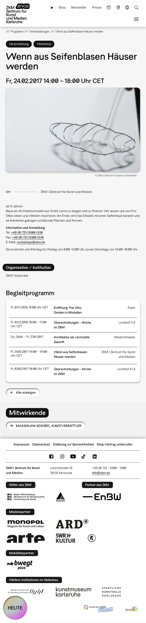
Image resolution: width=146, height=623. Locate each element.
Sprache (127, 7)
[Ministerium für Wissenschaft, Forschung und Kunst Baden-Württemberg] (26, 496)
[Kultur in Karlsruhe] (91, 538)
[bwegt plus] (20, 565)
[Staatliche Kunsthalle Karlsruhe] (111, 592)
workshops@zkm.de (31, 242)
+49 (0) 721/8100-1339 (28, 237)
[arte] (26, 538)
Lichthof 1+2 (127, 322)
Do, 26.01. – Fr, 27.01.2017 (27, 337)
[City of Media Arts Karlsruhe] (132, 609)
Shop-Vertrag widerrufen (114, 444)
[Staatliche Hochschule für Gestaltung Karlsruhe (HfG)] (26, 591)
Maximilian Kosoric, (48, 426)
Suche (136, 7)
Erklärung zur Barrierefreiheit (73, 444)
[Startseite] (21, 13)
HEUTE (15, 607)
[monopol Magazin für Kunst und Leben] (26, 523)
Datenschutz (41, 444)
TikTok (84, 456)
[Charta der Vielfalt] (98, 609)
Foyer (131, 308)
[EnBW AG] (102, 496)
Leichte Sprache (109, 7)
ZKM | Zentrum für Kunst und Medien (66, 192)
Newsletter (78, 7)
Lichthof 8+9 (126, 369)
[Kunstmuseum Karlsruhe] (73, 592)
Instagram (62, 456)
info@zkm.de (101, 473)
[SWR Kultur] (66, 538)
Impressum (21, 444)
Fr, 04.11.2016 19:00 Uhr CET (29, 307)
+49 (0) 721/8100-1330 (27, 232)
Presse (97, 7)
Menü (136, 19)
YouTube (73, 456)
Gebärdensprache (118, 7)
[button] (73, 130)
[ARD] (72, 524)
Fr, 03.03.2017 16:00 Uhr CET (30, 369)
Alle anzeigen (26, 392)
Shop (62, 7)
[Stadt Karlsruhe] (60, 497)
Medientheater (124, 337)
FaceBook (51, 456)
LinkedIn (94, 456)
